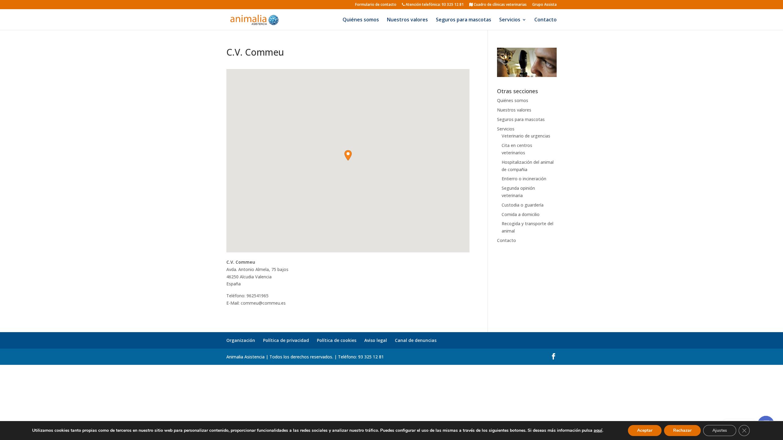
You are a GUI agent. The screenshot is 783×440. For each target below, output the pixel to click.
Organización (240, 340)
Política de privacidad (286, 340)
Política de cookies (336, 340)
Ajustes (719, 430)
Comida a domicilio (521, 214)
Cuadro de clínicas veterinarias (500, 5)
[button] (348, 155)
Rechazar (682, 430)
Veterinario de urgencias (526, 136)
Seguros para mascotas (463, 20)
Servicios (509, 20)
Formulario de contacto (375, 5)
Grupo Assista (544, 5)
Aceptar (644, 430)
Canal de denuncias (415, 340)
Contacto (545, 20)
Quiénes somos (361, 20)
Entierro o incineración (524, 179)
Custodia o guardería (523, 205)
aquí (598, 430)
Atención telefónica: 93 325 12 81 (434, 5)
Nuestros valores (407, 20)
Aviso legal (375, 340)
